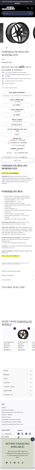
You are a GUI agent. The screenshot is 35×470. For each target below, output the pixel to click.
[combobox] (17, 13)
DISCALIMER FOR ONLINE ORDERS (11, 419)
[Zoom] (28, 43)
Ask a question (6, 280)
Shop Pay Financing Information (11, 271)
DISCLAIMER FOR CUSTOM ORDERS (11, 422)
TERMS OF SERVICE (7, 414)
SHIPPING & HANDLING (8, 410)
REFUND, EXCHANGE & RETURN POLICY (13, 412)
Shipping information (8, 275)
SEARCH (4, 407)
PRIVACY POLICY (6, 417)
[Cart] (28, 8)
